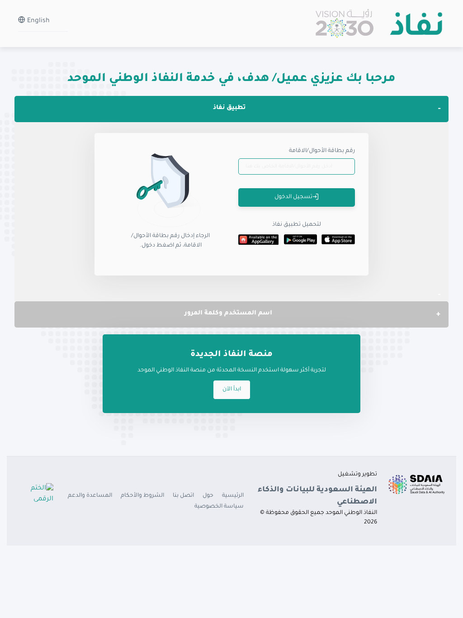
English (37, 21)
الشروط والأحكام (142, 496)
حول (208, 496)
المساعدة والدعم (90, 496)
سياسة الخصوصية (219, 507)
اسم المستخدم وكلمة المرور (228, 313)
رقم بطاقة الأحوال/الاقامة (322, 151)
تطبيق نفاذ (229, 108)
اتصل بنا (183, 496)
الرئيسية (233, 496)
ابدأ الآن (231, 389)
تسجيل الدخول (293, 197)
